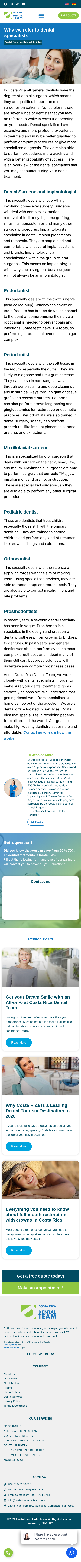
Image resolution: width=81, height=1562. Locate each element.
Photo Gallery (12, 1392)
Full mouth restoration (22, 1454)
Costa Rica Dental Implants (24, 1440)
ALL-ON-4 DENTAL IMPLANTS (22, 1430)
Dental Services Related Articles (23, 42)
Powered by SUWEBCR (41, 1523)
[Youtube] (23, 4)
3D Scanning (13, 1426)
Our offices (10, 1378)
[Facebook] (5, 4)
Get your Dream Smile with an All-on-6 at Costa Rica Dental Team (38, 1002)
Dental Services (13, 1396)
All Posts (37, 822)
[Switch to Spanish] (74, 4)
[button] (41, 15)
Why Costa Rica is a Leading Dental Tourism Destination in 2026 (38, 1111)
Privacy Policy (10, 1345)
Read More (18, 1042)
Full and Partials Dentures (24, 1450)
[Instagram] (11, 4)
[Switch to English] (66, 4)
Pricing (8, 1387)
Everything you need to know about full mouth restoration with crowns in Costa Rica (37, 1215)
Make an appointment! (40, 1287)
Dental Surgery (15, 1445)
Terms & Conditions (15, 1405)
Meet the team (12, 1383)
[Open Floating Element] (8, 1552)
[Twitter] (52, 1354)
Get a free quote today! (40, 1276)
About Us (9, 1374)
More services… (16, 1459)
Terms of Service (11, 1347)
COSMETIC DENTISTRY (18, 1435)
